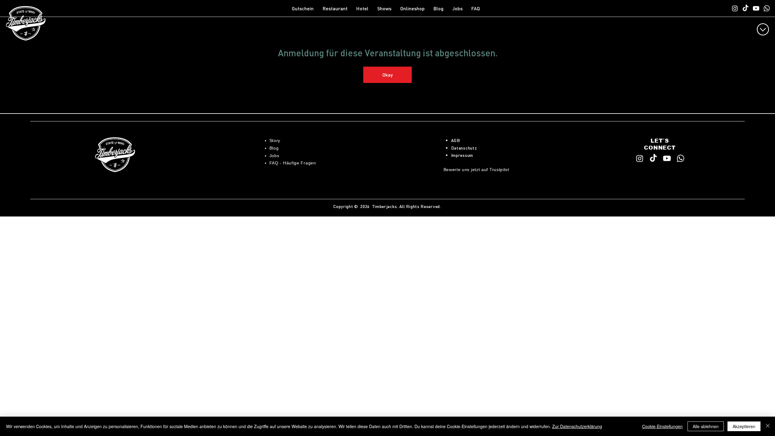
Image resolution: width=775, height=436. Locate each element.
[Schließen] (767, 426)
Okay (387, 74)
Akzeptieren (744, 426)
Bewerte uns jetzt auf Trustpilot (476, 169)
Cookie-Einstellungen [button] (662, 426)
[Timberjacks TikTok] (745, 8)
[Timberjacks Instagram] (735, 8)
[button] (336, 8)
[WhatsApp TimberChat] (766, 8)
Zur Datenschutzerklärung (577, 426)
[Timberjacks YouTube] (756, 8)
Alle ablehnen (706, 426)
